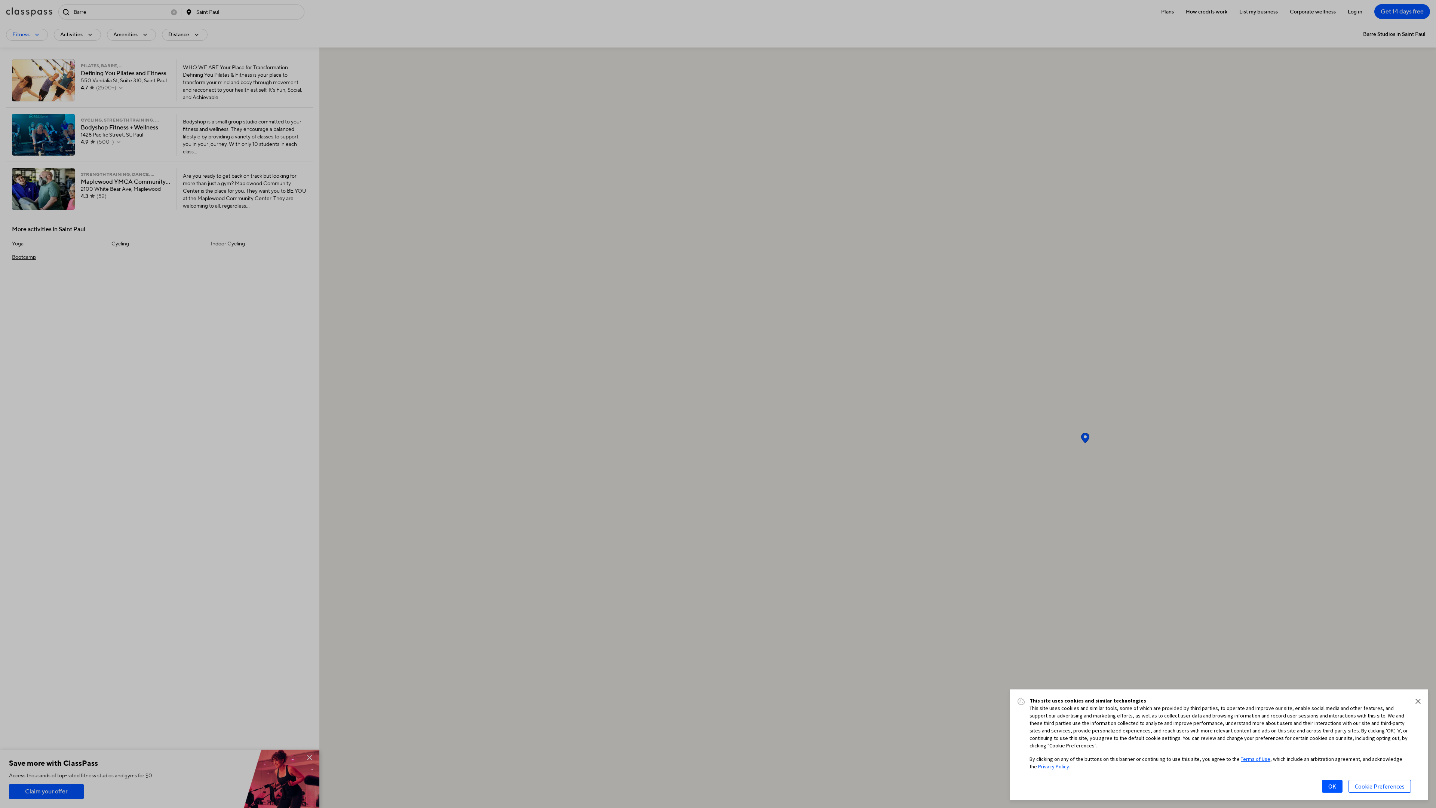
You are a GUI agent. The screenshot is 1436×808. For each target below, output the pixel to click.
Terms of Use (1255, 759)
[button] (1418, 701)
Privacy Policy (1053, 766)
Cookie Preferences (1380, 786)
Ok (1332, 786)
